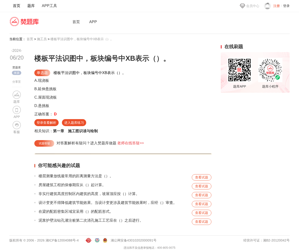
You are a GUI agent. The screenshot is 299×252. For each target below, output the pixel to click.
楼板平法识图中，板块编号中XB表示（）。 (82, 39)
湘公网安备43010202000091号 (134, 240)
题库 (31, 6)
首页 (16, 6)
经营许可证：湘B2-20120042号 (266, 240)
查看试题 (201, 177)
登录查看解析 (46, 122)
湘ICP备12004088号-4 (62, 240)
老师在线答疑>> (130, 143)
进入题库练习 (74, 122)
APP (93, 22)
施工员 (42, 39)
